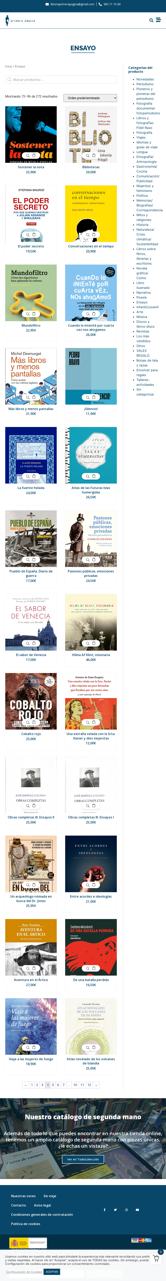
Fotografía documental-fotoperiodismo (148, 108)
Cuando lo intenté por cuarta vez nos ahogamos (91, 327)
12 (89, 1085)
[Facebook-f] (105, 1210)
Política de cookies (25, 1224)
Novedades (145, 79)
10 (75, 1085)
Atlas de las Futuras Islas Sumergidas (91, 490)
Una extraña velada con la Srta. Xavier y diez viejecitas (91, 736)
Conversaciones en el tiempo (91, 246)
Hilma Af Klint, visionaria (91, 655)
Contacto (18, 1205)
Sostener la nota (31, 167)
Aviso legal (42, 1205)
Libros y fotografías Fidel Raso (144, 123)
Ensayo (142, 302)
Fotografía (144, 132)
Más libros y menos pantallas (31, 409)
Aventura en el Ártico (31, 980)
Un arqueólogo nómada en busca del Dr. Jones (31, 898)
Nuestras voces (23, 1196)
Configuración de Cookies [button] (24, 1272)
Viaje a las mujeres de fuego (31, 1059)
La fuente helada (31, 488)
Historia (142, 225)
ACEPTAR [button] (52, 1271)
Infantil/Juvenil (147, 307)
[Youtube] (137, 1210)
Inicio (8, 66)
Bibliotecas (91, 167)
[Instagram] (126, 1210)
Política (142, 196)
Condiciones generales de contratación (42, 1214)
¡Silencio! (91, 409)
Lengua (142, 152)
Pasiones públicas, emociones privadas (91, 573)
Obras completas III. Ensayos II (31, 817)
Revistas (142, 331)
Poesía (141, 297)
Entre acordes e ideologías (91, 896)
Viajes (141, 137)
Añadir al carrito (34, 155)
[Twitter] (115, 1210)
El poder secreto (31, 246)
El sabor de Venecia (31, 655)
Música (141, 317)
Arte (139, 312)
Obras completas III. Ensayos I (91, 817)
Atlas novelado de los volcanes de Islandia (91, 1061)
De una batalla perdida (91, 980)
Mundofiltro (31, 325)
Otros (140, 346)
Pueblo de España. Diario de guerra (31, 573)
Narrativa (143, 292)
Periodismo (145, 84)
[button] (151, 20)
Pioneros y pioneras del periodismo (145, 94)
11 (82, 1085)
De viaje (50, 1196)
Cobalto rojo (31, 734)
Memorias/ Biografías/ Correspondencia (149, 205)
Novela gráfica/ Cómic (142, 273)
